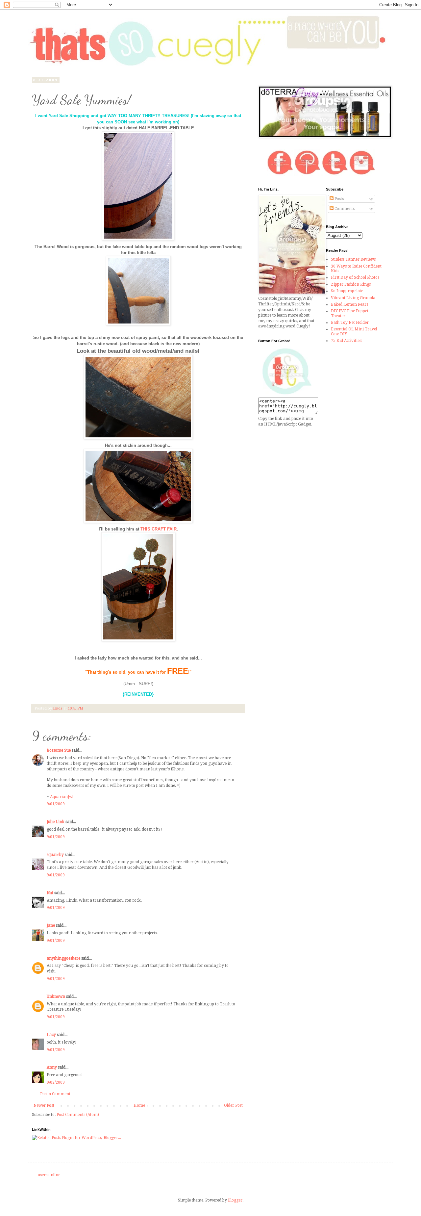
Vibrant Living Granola (353, 298)
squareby (55, 854)
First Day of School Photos (355, 277)
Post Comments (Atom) (78, 1114)
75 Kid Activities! (347, 340)
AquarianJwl (61, 796)
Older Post (233, 1105)
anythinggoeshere (63, 958)
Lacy (51, 1034)
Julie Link (55, 821)
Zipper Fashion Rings (351, 284)
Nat (50, 893)
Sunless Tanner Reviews (353, 259)
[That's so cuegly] (286, 394)
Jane (51, 925)
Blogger (235, 1200)
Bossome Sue (59, 750)
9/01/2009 (56, 804)
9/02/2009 (56, 1082)
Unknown (56, 996)
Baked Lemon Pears (349, 304)
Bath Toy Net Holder (350, 322)
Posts (339, 198)
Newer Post (44, 1105)
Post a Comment (55, 1094)
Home (139, 1105)
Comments (344, 208)
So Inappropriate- (347, 291)
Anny (52, 1067)
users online (49, 1175)
